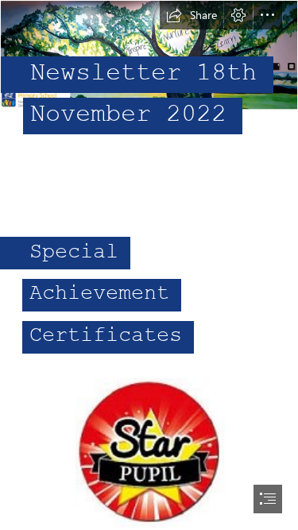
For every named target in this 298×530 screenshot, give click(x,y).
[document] (149, 265)
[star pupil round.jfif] (149, 452)
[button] (191, 15)
